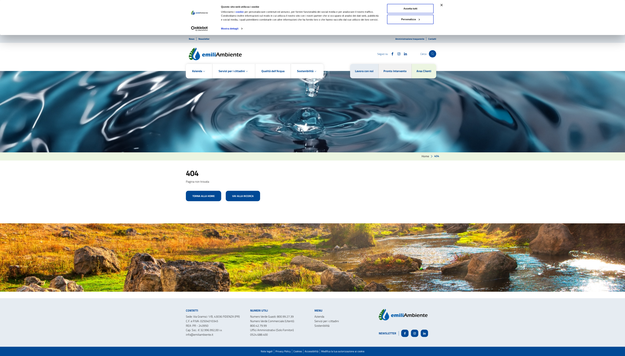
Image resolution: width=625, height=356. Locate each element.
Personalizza (408, 19)
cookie (240, 11)
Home (425, 156)
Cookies (297, 351)
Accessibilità (311, 351)
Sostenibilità (321, 325)
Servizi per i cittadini (326, 321)
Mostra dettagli (229, 28)
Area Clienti (424, 71)
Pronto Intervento (395, 71)
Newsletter (203, 39)
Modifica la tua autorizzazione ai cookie (342, 351)
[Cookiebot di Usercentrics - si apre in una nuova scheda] (199, 28)
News (192, 39)
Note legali (267, 351)
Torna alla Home (203, 196)
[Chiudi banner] (441, 5)
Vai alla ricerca (243, 196)
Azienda (319, 316)
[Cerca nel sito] (432, 53)
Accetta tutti (410, 8)
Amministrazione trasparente (410, 39)
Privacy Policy (283, 351)
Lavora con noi (364, 71)
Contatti (432, 39)
